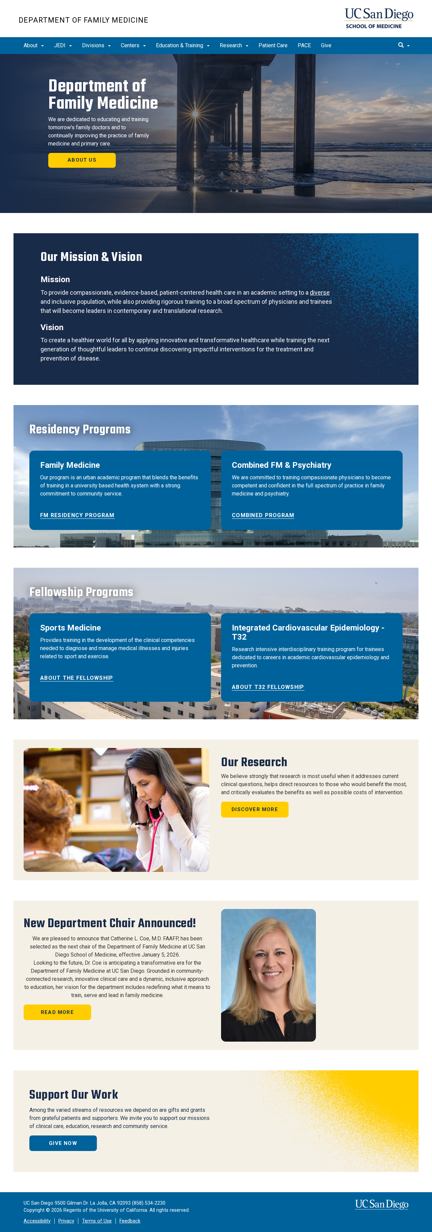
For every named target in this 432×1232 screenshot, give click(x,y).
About (31, 45)
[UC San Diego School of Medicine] (379, 18)
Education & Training (180, 45)
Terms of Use (97, 1221)
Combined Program (263, 515)
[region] (216, 133)
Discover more (255, 809)
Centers (131, 45)
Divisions (94, 45)
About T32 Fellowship (268, 687)
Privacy (66, 1221)
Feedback (129, 1221)
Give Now (63, 1143)
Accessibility (37, 1221)
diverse (320, 292)
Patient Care (273, 45)
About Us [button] (82, 160)
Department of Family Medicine (83, 20)
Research (231, 45)
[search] (404, 45)
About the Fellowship (76, 678)
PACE (304, 45)
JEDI (60, 45)
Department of (103, 95)
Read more (57, 1012)
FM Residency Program (77, 515)
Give (326, 45)
